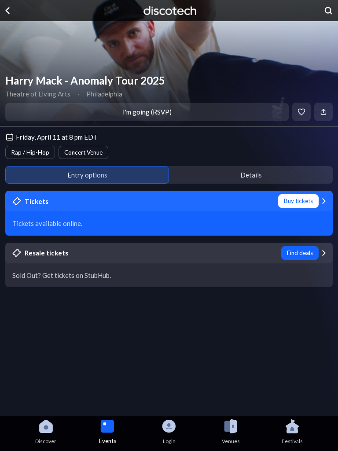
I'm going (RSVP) (147, 112)
